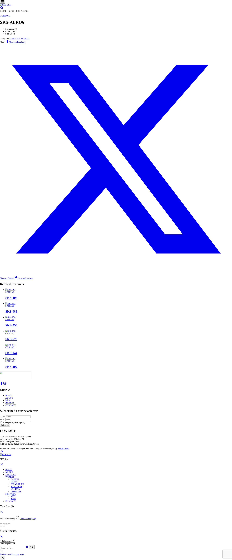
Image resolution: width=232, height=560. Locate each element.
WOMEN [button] (9, 477)
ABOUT (9, 398)
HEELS (14, 482)
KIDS (13, 498)
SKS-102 (11, 367)
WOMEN (25, 38)
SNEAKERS (16, 486)
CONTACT (10, 405)
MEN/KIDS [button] (10, 494)
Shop (11, 11)
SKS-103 (11, 298)
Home (3, 11)
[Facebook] (1, 384)
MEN (7, 400)
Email (2, 419)
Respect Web (63, 448)
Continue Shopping (28, 518)
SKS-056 (11, 325)
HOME (8, 395)
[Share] (6, 523)
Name (2, 416)
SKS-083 (11, 311)
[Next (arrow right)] (4, 526)
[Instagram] (4, 384)
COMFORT (5, 16)
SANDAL (9, 292)
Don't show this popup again (12, 554)
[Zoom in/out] (1, 523)
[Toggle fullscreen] (4, 523)
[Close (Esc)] (9, 523)
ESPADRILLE (17, 484)
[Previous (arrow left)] (1, 526)
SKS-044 (11, 353)
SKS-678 (11, 339)
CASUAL (9, 333)
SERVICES (10, 474)
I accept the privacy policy (14, 422)
